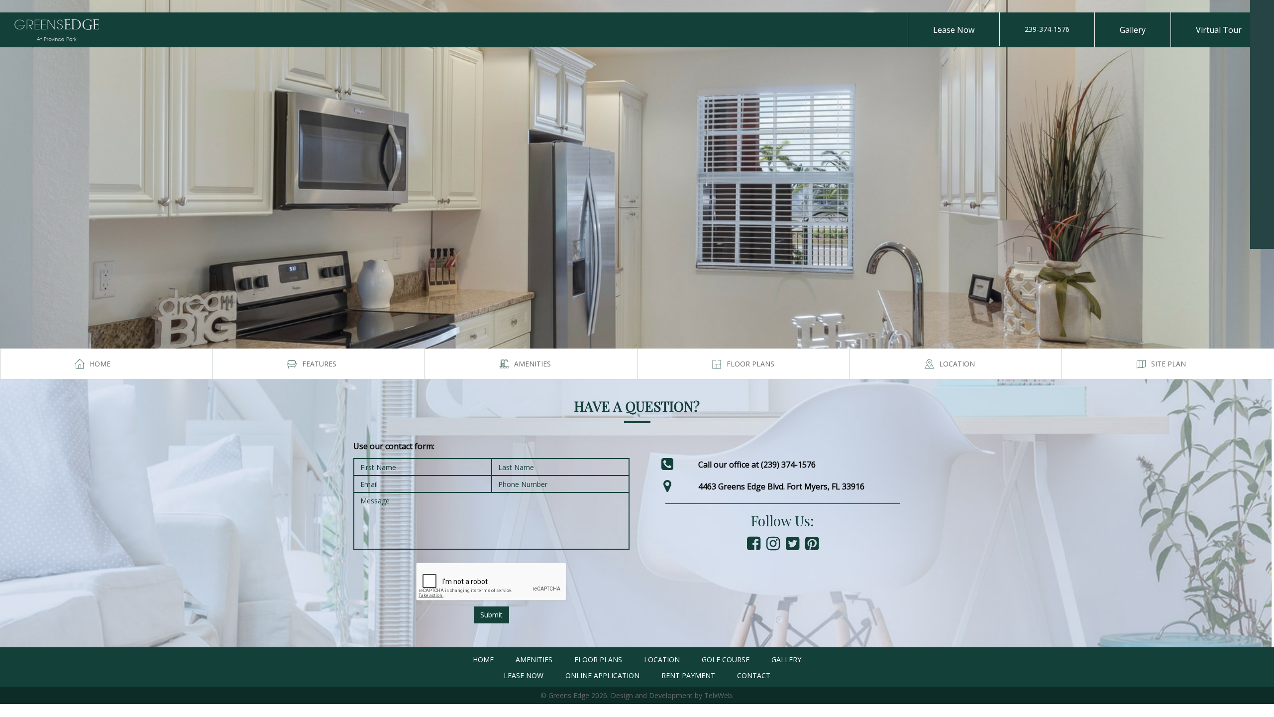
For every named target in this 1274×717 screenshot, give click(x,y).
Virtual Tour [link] (1219, 29)
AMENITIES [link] (534, 659)
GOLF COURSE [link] (725, 659)
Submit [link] (491, 614)
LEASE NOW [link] (523, 675)
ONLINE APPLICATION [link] (602, 675)
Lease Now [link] (953, 29)
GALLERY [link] (786, 659)
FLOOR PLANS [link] (598, 659)
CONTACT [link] (753, 675)
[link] (1262, 12)
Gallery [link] (1133, 29)
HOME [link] (483, 659)
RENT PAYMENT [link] (688, 675)
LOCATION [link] (662, 659)
